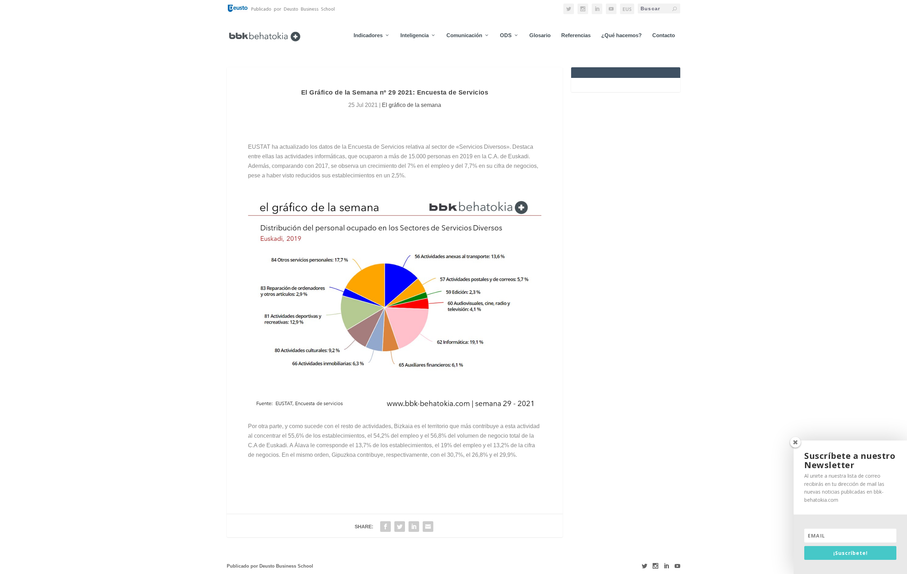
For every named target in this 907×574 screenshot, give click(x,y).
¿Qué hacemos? (621, 35)
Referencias (576, 35)
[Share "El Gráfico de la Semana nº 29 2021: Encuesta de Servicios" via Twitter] (400, 526)
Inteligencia (414, 35)
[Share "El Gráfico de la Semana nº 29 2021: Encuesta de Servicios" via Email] (428, 526)
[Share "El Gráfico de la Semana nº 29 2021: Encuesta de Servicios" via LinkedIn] (414, 526)
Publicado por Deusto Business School (270, 566)
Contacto (663, 35)
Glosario (540, 35)
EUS (627, 9)
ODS (506, 35)
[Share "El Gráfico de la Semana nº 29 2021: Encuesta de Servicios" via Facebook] (385, 526)
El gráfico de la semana (411, 105)
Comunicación (464, 35)
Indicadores (368, 35)
